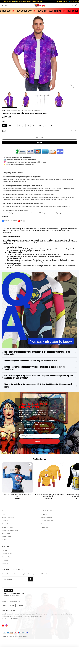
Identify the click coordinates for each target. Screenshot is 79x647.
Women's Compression (47, 521)
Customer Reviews (7, 553)
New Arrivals (44, 524)
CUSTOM (20, 605)
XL (28, 125)
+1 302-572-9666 (13, 619)
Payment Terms (6, 537)
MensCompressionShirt (12, 636)
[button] (2, 5)
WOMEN (12, 605)
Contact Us (5, 521)
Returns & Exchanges (8, 517)
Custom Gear (44, 527)
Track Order (5, 540)
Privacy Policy (6, 533)
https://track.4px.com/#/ (19, 181)
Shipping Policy (60, 213)
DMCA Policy (5, 563)
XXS (4, 125)
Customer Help (6, 557)
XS (10, 125)
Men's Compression (46, 517)
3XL (40, 125)
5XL (51, 125)
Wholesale (5, 560)
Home (3, 110)
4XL (46, 125)
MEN (4, 605)
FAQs (3, 514)
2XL (34, 125)
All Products (44, 514)
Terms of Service (6, 524)
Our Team (4, 550)
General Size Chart (7, 527)
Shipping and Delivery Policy (10, 530)
